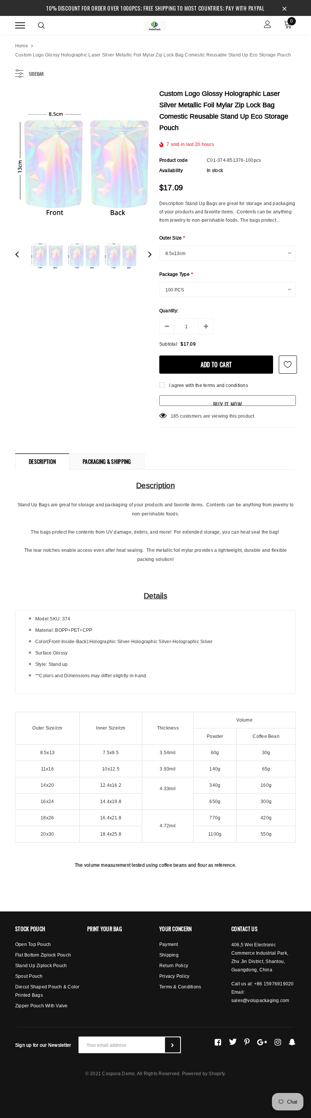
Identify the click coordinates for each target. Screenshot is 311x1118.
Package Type (176, 274)
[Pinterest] (247, 1041)
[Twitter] (233, 1041)
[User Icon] (267, 25)
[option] (83, 159)
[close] (284, 8)
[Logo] (154, 24)
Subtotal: (168, 344)
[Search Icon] (41, 25)
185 (175, 416)
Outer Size (172, 238)
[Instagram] (278, 1041)
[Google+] (262, 1041)
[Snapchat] (292, 1041)
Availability (171, 170)
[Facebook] (218, 1041)
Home (21, 46)
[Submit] (172, 1044)
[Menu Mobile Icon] (20, 25)
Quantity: (168, 310)
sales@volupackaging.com (260, 1000)
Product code (173, 160)
